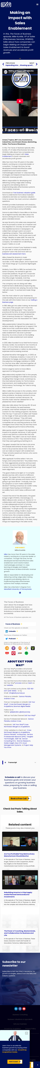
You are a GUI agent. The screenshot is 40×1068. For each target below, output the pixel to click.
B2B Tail (18, 739)
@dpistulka (14, 712)
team (30, 683)
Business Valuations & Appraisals (20, 1019)
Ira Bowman (21, 734)
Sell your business (20, 1024)
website (10, 685)
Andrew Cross (9, 698)
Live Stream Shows (19, 142)
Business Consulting (20, 1015)
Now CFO (18, 743)
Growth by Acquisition (12, 1029)
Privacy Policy (30, 1029)
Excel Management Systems (15, 744)
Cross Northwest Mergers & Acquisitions (17, 725)
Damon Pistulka (25, 696)
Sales (4, 144)
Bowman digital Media (22, 706)
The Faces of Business (16, 144)
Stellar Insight (9, 743)
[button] (37, 4)
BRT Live (18, 140)
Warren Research (23, 741)
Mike (5, 554)
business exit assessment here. (14, 254)
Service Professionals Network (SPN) (18, 735)
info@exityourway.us (17, 693)
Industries (6, 142)
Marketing (32, 142)
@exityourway (24, 712)
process (18, 683)
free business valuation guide (24, 193)
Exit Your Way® (29, 715)
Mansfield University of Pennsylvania (17, 589)
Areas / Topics (8, 140)
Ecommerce (27, 140)
